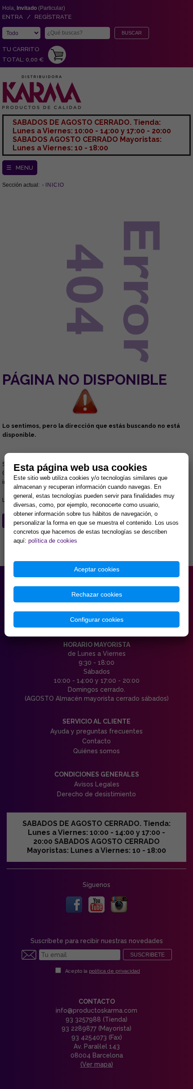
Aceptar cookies (96, 569)
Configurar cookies (96, 619)
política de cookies (52, 540)
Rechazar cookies (96, 594)
